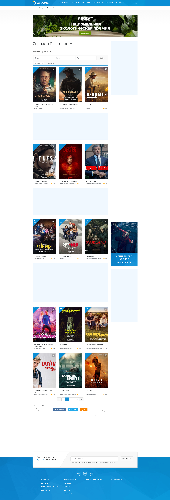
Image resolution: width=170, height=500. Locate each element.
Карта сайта (45, 490)
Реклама (44, 483)
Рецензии (86, 2)
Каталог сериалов (70, 479)
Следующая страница (81, 399)
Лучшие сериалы (115, 479)
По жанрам (63, 2)
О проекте (45, 479)
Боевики (67, 486)
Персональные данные (50, 486)
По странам (75, 2)
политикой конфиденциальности (107, 462)
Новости (109, 2)
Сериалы (35, 8)
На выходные (98, 2)
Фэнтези (67, 490)
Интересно (120, 2)
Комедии (67, 483)
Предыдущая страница (59, 399)
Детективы (68, 493)
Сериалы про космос (94, 479)
